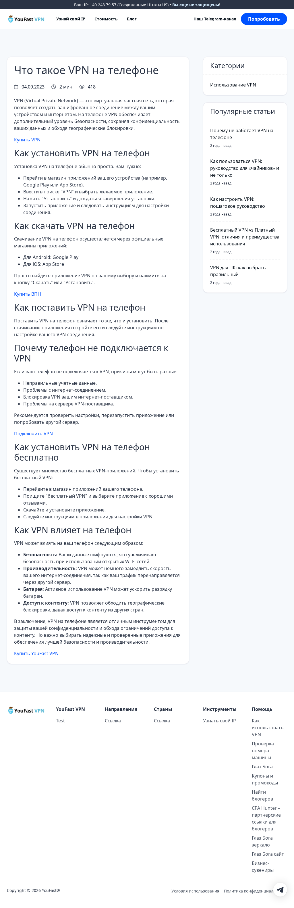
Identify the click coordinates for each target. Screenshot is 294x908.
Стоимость (106, 19)
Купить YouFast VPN (36, 653)
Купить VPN (27, 139)
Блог (132, 19)
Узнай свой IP (70, 19)
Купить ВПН (27, 294)
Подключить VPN (33, 433)
